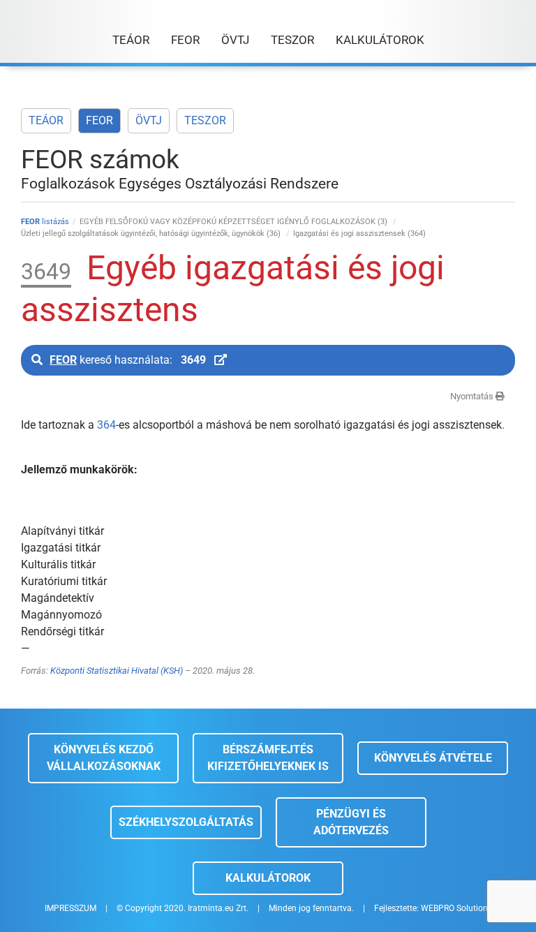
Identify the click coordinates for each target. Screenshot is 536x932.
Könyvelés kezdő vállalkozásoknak (104, 758)
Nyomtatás (473, 396)
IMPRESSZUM (70, 908)
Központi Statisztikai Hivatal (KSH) (116, 670)
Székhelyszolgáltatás (186, 822)
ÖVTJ (148, 120)
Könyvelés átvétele (433, 757)
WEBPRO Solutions (456, 908)
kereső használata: (128, 360)
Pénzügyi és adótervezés (351, 822)
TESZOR (205, 120)
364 (106, 424)
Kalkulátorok (268, 878)
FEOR (99, 120)
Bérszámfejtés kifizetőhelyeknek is (268, 758)
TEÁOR (46, 120)
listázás (45, 221)
